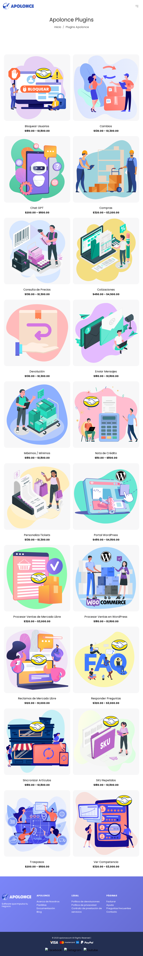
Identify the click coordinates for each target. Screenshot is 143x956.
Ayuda (110, 905)
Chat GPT (37, 208)
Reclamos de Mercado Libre (37, 698)
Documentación (46, 908)
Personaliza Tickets (37, 535)
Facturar (111, 901)
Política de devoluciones (86, 901)
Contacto (111, 911)
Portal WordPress (106, 535)
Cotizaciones (106, 290)
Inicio (57, 27)
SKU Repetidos (106, 780)
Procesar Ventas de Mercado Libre (37, 617)
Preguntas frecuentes (118, 908)
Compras (105, 208)
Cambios (106, 126)
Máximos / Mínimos (37, 453)
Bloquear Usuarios (37, 126)
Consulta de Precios (37, 290)
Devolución (37, 371)
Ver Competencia (106, 862)
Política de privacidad (84, 905)
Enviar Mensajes (106, 371)
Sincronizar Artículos (37, 780)
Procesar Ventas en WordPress (105, 617)
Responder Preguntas (106, 698)
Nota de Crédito (106, 453)
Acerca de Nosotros (48, 901)
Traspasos (37, 862)
